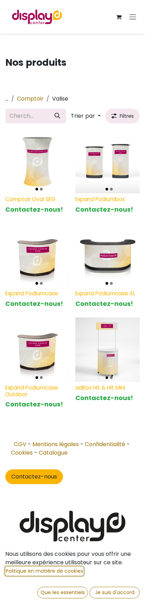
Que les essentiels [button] (62, 592)
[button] (86, 116)
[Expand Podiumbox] (107, 161)
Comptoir (30, 99)
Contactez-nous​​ (34, 477)
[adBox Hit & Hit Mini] (107, 349)
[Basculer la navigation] (133, 17)
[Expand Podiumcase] (37, 255)
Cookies (22, 453)
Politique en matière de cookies (44, 570)
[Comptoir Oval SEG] (37, 161)
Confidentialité (105, 444)
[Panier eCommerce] (119, 17)
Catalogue (53, 453)
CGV (20, 444)
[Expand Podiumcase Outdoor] (37, 349)
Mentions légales (55, 444)
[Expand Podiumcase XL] (107, 255)
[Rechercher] (57, 116)
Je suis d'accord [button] (114, 592)
